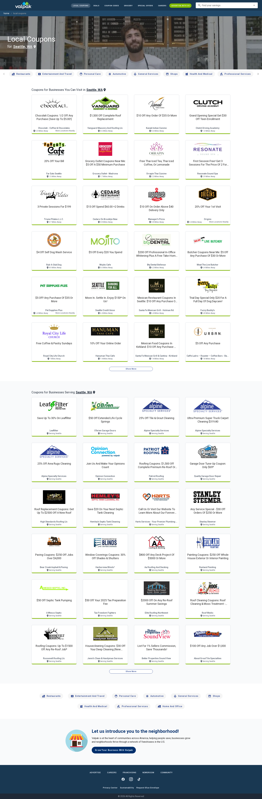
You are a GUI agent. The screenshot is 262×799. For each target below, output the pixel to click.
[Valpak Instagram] (131, 779)
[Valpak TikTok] (139, 779)
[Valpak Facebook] (123, 779)
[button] (145, 5)
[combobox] (227, 5)
